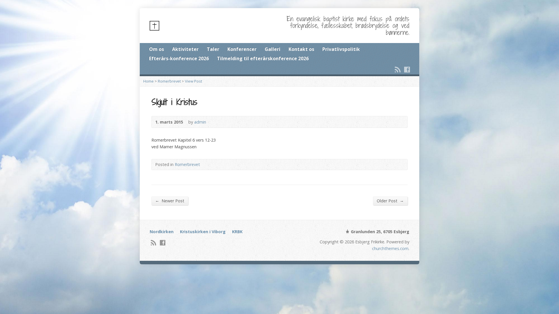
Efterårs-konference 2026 (179, 58)
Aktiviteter (185, 49)
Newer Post (169, 201)
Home (148, 81)
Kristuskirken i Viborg (203, 231)
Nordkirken (162, 231)
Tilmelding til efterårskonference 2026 (263, 58)
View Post (193, 81)
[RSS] (398, 69)
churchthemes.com (390, 248)
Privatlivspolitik (341, 49)
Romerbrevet (169, 81)
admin (200, 122)
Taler (213, 49)
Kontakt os (301, 49)
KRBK (237, 231)
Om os (156, 49)
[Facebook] (407, 69)
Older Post (390, 201)
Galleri (272, 49)
